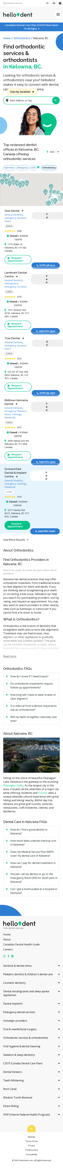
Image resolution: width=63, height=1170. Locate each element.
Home (6, 38)
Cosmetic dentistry (14, 983)
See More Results (14, 539)
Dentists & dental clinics (17, 965)
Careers (8, 949)
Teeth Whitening (13, 1080)
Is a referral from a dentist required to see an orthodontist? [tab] (33, 707)
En (54, 3)
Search (55, 100)
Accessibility (31, 1154)
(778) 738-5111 (47, 265)
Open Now (9, 167)
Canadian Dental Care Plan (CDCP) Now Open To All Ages (31, 26)
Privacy (31, 1145)
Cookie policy (31, 1150)
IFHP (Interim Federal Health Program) (26, 1114)
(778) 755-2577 (47, 393)
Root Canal (9, 1089)
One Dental (12, 210)
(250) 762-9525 (47, 462)
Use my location (20, 91)
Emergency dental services (19, 1012)
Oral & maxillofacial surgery (20, 1029)
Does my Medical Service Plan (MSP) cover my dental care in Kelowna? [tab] (32, 853)
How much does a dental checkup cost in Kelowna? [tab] (33, 842)
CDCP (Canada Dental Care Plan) (22, 1063)
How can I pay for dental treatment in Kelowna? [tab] (33, 865)
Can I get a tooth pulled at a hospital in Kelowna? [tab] (33, 891)
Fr (48, 3)
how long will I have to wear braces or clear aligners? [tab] (33, 696)
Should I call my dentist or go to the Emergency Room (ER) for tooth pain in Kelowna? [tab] (34, 878)
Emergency (22, 167)
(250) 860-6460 (46, 531)
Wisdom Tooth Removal (17, 1097)
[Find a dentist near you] (12, 3)
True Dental (12, 338)
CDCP (33, 167)
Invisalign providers (15, 1020)
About (7, 939)
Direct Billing (11, 1106)
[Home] (17, 14)
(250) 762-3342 (47, 331)
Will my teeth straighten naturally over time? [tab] (33, 719)
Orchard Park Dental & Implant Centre (15, 472)
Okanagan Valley (13, 785)
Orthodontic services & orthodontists (25, 1037)
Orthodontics (21, 38)
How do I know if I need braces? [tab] (29, 676)
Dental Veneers (12, 1072)
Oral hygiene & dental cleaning (21, 1046)
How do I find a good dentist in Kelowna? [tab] (28, 831)
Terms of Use (31, 1141)
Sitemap (31, 1137)
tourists (42, 793)
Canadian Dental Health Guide (21, 944)
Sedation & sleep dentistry (19, 1055)
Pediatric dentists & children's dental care (28, 974)
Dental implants (12, 1003)
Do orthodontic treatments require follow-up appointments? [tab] (31, 685)
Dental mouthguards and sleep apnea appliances (26, 993)
